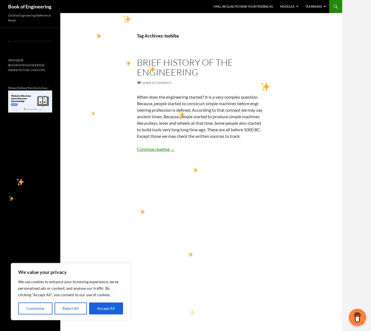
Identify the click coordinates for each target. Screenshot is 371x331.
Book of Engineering (29, 7)
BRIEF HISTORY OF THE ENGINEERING (185, 67)
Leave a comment (157, 83)
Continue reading (156, 149)
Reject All (70, 308)
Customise (35, 308)
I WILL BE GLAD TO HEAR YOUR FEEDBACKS (243, 6)
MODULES (287, 6)
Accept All (106, 308)
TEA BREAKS (313, 6)
